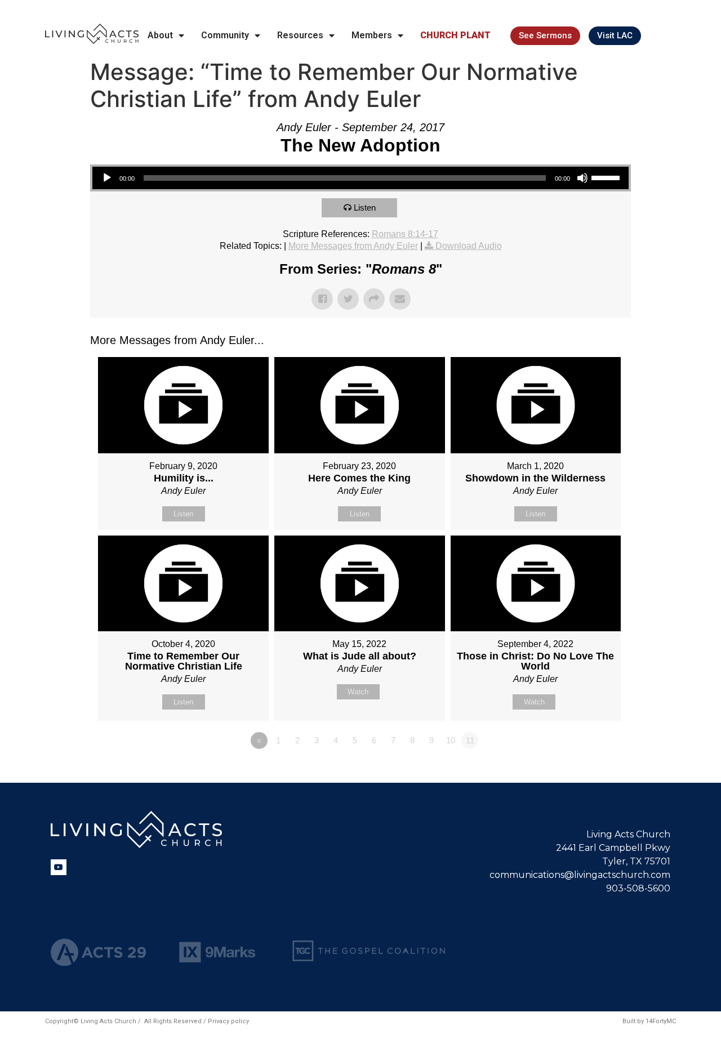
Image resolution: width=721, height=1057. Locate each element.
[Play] (107, 178)
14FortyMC (661, 1021)
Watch (358, 692)
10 (450, 740)
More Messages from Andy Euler (353, 246)
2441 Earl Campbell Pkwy (613, 847)
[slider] (607, 177)
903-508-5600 (638, 888)
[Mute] (582, 178)
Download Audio (468, 246)
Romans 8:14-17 (405, 234)
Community (225, 35)
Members (371, 35)
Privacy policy (228, 1021)
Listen (365, 207)
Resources (300, 35)
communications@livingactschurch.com (579, 874)
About (160, 35)
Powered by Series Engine (589, 771)
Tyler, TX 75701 (636, 861)
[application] (360, 178)
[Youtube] (58, 867)
